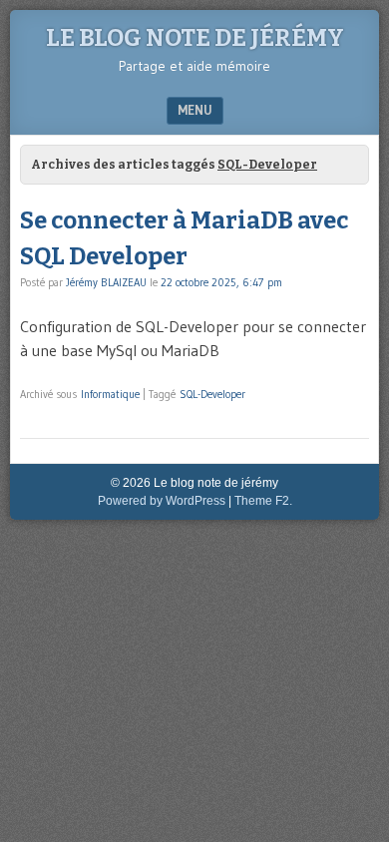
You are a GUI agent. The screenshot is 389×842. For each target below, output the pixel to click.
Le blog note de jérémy (195, 38)
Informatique (110, 394)
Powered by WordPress (161, 501)
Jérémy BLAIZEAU (106, 282)
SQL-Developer (212, 394)
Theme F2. (263, 501)
